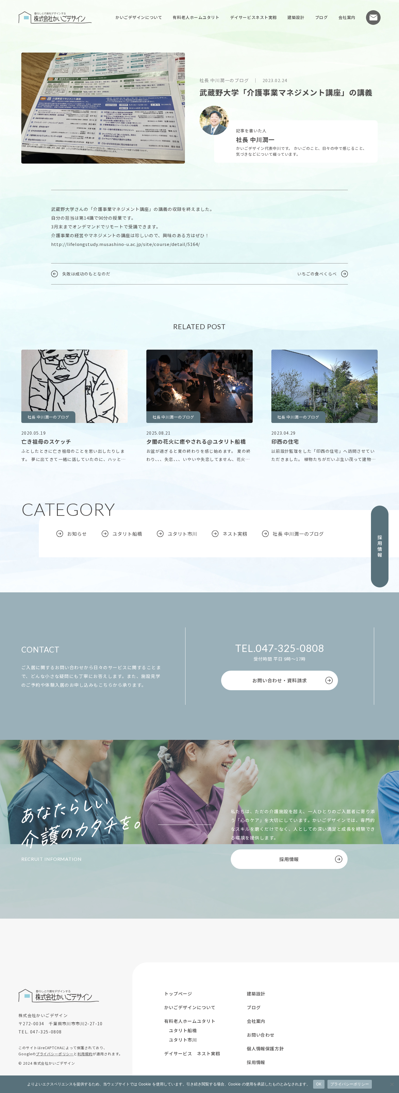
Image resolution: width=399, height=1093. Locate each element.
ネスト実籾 (235, 533)
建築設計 (295, 17)
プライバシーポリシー (55, 1053)
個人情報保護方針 (265, 1048)
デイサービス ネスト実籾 (192, 1053)
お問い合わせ (373, 17)
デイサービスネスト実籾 (253, 17)
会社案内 (347, 17)
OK (319, 1084)
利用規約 (85, 1053)
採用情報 (379, 546)
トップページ (178, 993)
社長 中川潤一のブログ (298, 533)
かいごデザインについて (138, 17)
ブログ (321, 17)
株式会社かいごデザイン (55, 17)
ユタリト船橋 (127, 533)
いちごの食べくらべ (317, 274)
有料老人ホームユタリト (196, 17)
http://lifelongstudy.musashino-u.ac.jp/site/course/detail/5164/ (125, 244)
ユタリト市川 (182, 533)
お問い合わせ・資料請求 (279, 680)
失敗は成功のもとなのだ (86, 274)
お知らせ (77, 533)
